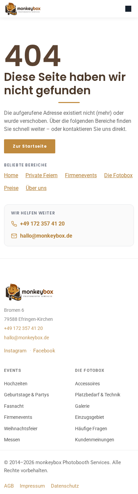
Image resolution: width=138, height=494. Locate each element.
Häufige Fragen (91, 428)
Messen (12, 439)
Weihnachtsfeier (21, 428)
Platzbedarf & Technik (97, 394)
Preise (11, 188)
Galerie (82, 406)
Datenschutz (65, 486)
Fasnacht (14, 406)
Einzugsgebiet (89, 417)
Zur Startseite (30, 146)
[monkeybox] (24, 8)
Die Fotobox (118, 175)
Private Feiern (41, 175)
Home (11, 175)
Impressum (32, 486)
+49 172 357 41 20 (42, 223)
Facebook (44, 351)
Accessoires (87, 383)
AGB (9, 486)
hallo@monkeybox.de (46, 236)
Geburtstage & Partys (26, 394)
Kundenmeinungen (94, 439)
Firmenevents (81, 175)
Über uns (36, 188)
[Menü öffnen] (128, 8)
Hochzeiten (15, 383)
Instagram (15, 351)
